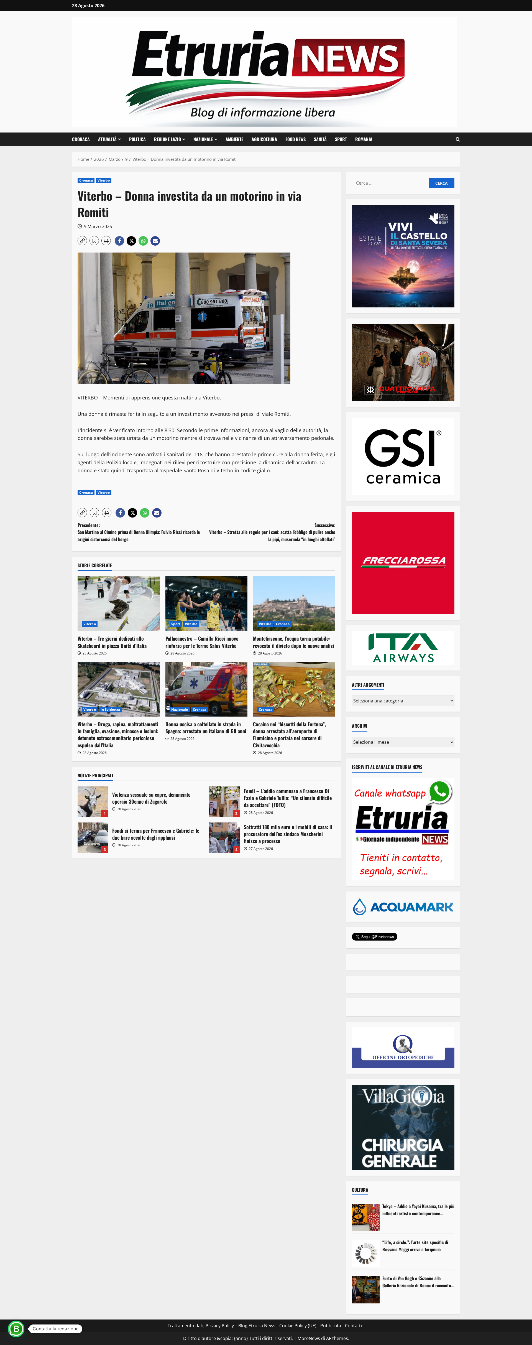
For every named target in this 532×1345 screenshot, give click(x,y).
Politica (137, 139)
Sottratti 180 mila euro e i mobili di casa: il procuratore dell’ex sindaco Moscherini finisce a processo (224, 837)
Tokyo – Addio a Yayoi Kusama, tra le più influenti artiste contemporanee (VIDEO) (418, 1210)
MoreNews (309, 1338)
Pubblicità (330, 1326)
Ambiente (234, 139)
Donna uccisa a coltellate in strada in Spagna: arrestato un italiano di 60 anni (205, 727)
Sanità (320, 139)
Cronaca (81, 139)
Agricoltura (264, 139)
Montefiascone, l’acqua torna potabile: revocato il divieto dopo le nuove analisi (293, 642)
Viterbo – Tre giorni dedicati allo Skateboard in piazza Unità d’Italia (112, 642)
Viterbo (104, 180)
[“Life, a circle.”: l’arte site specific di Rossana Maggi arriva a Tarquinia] (366, 1253)
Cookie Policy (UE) (297, 1326)
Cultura (360, 1189)
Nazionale (203, 139)
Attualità (107, 139)
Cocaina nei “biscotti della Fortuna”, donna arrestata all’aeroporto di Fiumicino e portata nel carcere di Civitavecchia (289, 734)
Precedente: (139, 532)
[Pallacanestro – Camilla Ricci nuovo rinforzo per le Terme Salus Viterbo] (206, 603)
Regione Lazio (167, 139)
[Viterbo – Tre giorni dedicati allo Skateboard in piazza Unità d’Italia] (119, 603)
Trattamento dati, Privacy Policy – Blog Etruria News (221, 1326)
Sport (341, 139)
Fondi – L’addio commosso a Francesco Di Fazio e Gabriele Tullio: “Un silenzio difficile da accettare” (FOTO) (224, 801)
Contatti (353, 1326)
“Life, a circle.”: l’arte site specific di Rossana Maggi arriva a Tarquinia (415, 1246)
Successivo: (272, 532)
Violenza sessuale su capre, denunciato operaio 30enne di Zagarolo (93, 801)
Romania (363, 139)
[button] (458, 139)
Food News (295, 139)
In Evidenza (110, 709)
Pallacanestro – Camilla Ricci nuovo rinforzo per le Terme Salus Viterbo (202, 642)
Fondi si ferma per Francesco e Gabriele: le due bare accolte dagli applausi (93, 837)
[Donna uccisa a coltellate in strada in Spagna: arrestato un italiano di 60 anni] (206, 689)
